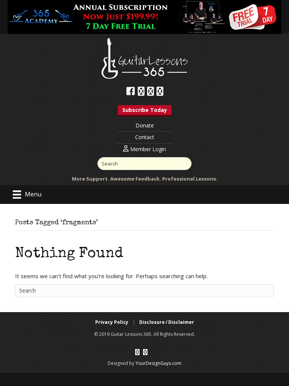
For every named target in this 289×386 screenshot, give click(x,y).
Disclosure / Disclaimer (166, 322)
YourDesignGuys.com (158, 363)
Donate (144, 125)
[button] (145, 110)
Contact (144, 137)
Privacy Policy (111, 322)
